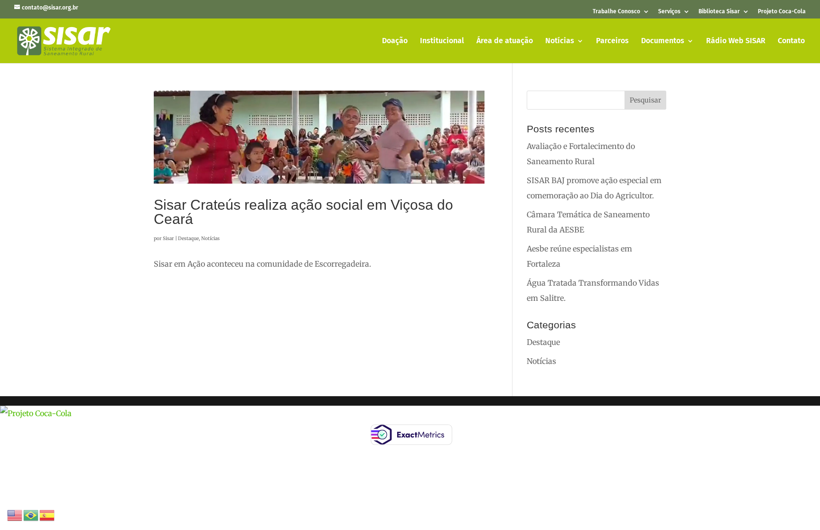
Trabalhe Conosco (616, 12)
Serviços (669, 12)
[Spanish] (47, 514)
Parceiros (612, 41)
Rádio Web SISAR (735, 41)
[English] (15, 514)
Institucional (442, 41)
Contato (791, 41)
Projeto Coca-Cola (782, 12)
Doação (395, 41)
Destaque (188, 238)
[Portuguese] (31, 514)
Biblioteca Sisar (719, 12)
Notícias (559, 41)
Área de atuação (504, 41)
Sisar (168, 238)
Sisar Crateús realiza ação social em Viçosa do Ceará (303, 212)
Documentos (662, 41)
